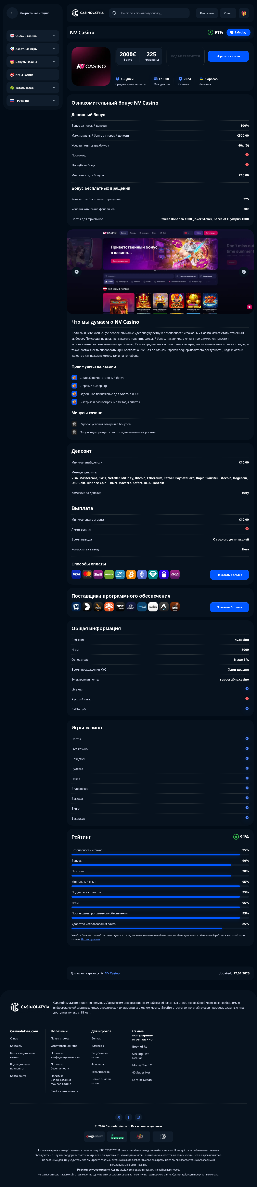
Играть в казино (228, 56)
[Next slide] (244, 272)
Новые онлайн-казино (101, 1081)
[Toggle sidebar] (12, 13)
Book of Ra (139, 1046)
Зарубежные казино (99, 1055)
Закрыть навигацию (34, 13)
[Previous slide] (77, 272)
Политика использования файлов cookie (61, 1080)
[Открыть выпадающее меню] (54, 36)
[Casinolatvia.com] (88, 13)
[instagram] (138, 1117)
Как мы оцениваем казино (22, 1055)
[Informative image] (94, 1136)
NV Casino (112, 973)
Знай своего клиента (64, 1091)
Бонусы (96, 1038)
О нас (228, 13)
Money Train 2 (142, 1065)
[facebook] (128, 1117)
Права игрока (60, 1038)
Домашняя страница (85, 973)
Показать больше (229, 575)
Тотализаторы (100, 1072)
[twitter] (119, 1117)
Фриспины (98, 1064)
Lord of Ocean (142, 1080)
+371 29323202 (108, 1150)
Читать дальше (90, 939)
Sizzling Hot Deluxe (140, 1056)
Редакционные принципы (20, 1066)
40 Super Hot (141, 1072)
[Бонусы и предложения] (244, 13)
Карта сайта (18, 1076)
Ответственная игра (64, 1046)
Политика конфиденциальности (65, 1055)
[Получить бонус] (91, 66)
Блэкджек (97, 1046)
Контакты (207, 13)
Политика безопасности (60, 1066)
